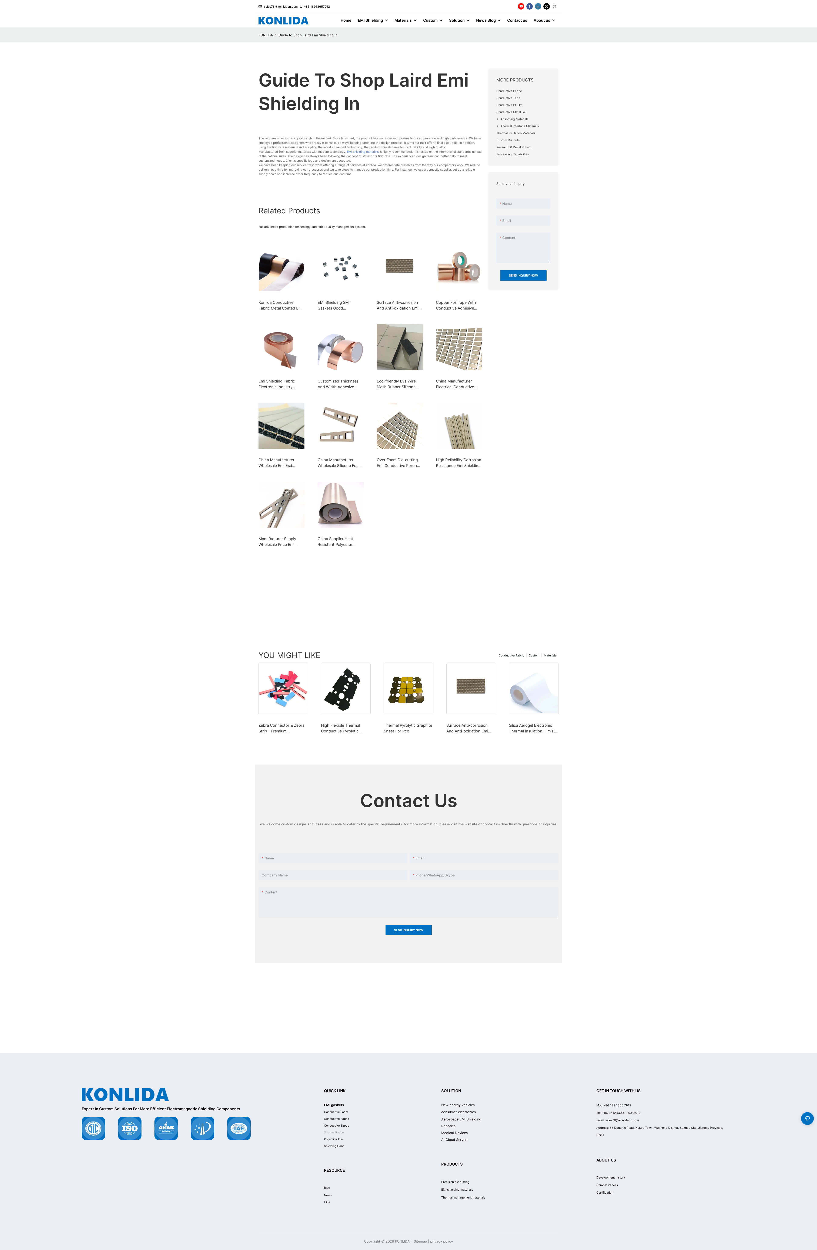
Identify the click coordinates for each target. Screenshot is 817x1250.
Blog (327, 1187)
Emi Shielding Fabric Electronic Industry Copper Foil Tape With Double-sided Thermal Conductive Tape (279, 384)
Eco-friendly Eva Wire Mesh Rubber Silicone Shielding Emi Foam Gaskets (396, 384)
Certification (604, 1192)
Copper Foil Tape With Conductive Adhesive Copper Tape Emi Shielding (456, 305)
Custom (534, 655)
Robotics (448, 1126)
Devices (454, 1133)
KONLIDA (266, 35)
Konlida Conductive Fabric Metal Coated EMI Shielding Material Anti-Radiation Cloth (281, 305)
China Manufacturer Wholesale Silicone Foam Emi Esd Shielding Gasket (340, 463)
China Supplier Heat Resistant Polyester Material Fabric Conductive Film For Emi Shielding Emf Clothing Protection (339, 542)
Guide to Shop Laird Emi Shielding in (308, 35)
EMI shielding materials (363, 151)
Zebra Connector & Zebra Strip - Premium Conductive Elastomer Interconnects (281, 728)
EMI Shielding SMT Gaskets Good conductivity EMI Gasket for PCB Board (339, 305)
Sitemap (420, 1241)
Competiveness (607, 1185)
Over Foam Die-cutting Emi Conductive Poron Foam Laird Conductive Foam (397, 463)
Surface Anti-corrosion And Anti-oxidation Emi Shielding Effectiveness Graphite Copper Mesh (398, 305)
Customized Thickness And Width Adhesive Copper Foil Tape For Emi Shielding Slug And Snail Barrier (340, 384)
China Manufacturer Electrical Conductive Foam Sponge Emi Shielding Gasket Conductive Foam (455, 384)
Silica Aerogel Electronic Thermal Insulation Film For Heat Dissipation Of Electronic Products (533, 728)
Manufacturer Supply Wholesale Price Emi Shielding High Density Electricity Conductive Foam (279, 542)
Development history (610, 1177)
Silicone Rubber (334, 1132)
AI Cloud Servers (454, 1139)
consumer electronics (458, 1112)
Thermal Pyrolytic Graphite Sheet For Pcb (408, 728)
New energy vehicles (458, 1105)
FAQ (327, 1202)
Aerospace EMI (461, 1119)
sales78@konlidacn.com (281, 6)
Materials (550, 655)
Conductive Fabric (511, 655)
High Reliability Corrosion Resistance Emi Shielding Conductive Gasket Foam (458, 463)
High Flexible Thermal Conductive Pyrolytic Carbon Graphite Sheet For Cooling (345, 728)
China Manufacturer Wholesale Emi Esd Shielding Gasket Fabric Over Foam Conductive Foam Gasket (280, 463)
